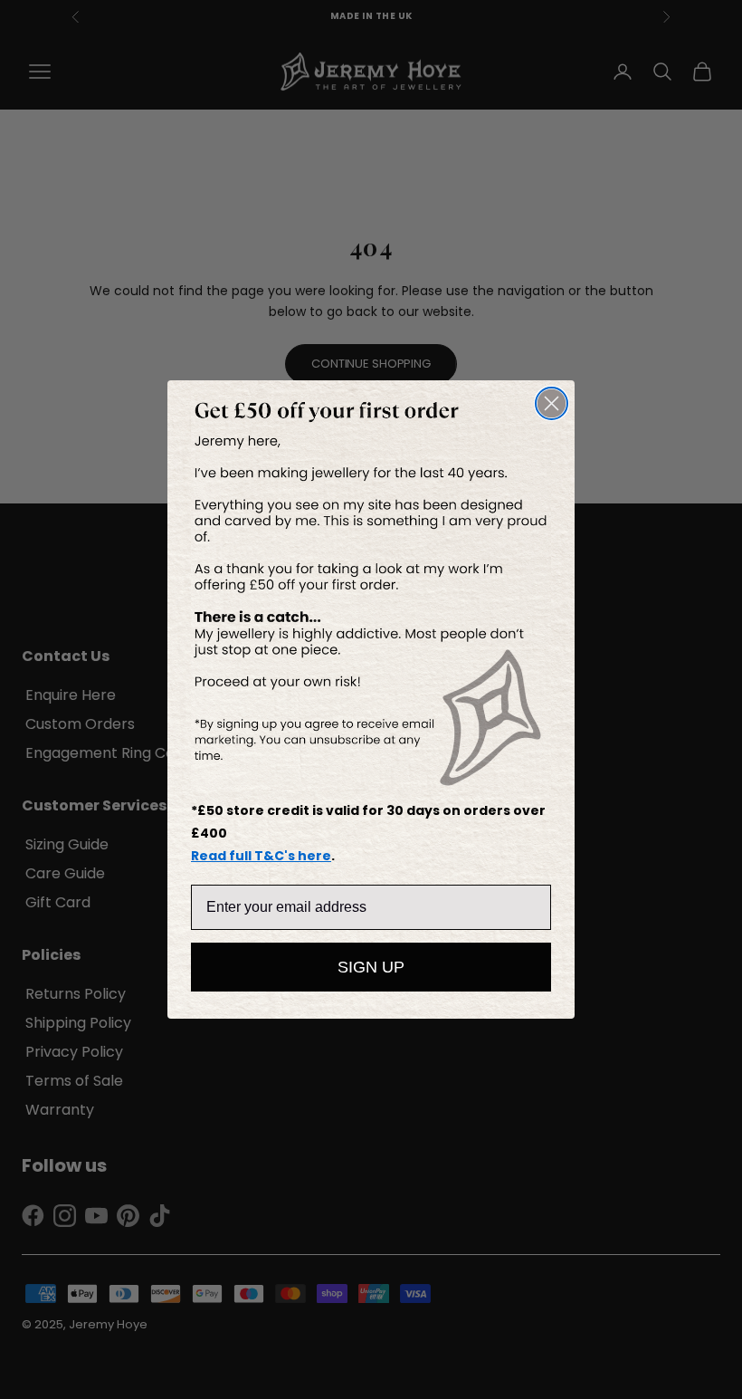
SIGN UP (371, 967)
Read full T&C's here (261, 856)
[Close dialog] (551, 403)
